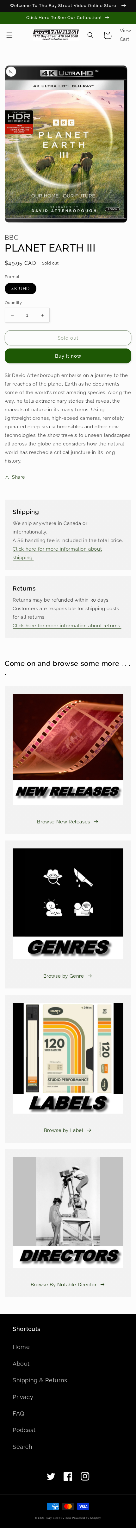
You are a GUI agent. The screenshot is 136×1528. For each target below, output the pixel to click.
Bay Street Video (58, 1517)
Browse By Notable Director (64, 1285)
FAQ (18, 1413)
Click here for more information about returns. (67, 626)
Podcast (24, 1430)
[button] (9, 35)
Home (21, 1347)
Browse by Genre (63, 976)
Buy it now (68, 356)
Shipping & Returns (40, 1380)
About (21, 1363)
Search (23, 1446)
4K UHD (20, 288)
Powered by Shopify (86, 1517)
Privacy (23, 1397)
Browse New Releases (63, 822)
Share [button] (18, 477)
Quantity (13, 302)
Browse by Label (63, 1130)
